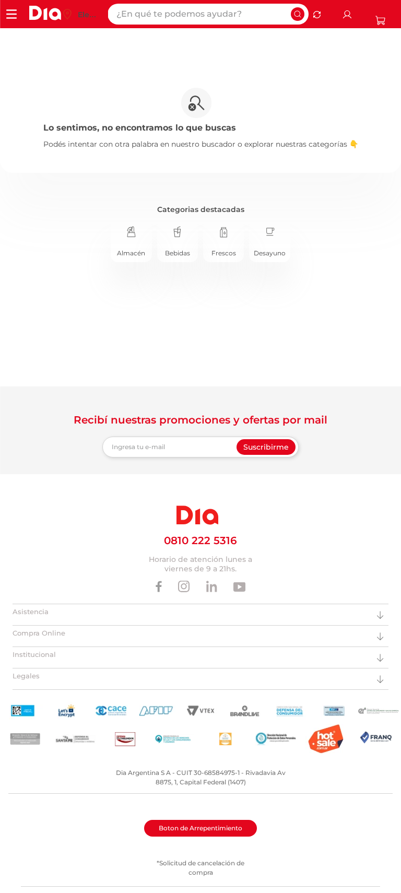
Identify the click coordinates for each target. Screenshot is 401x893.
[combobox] (208, 14)
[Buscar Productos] (297, 14)
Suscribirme (266, 447)
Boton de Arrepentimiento (200, 828)
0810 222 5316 (200, 540)
